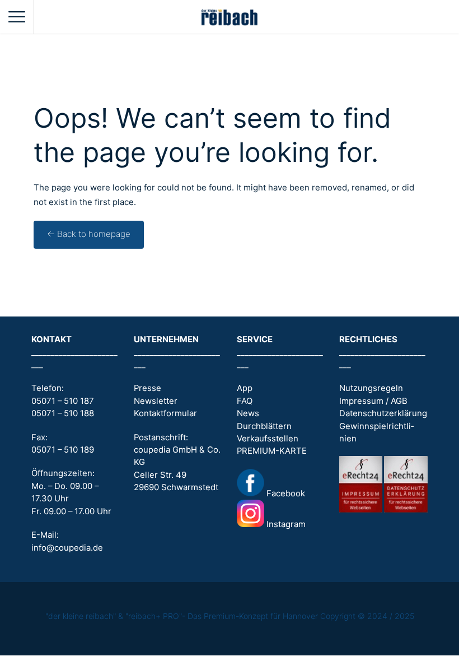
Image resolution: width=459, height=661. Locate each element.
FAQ (244, 401)
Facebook (284, 493)
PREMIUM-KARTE (272, 451)
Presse (147, 388)
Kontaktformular (165, 413)
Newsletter (155, 401)
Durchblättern (264, 426)
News (248, 413)
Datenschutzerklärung (383, 413)
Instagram (285, 524)
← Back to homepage (88, 234)
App (244, 388)
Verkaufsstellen (267, 439)
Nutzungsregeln (371, 388)
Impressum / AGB (373, 401)
